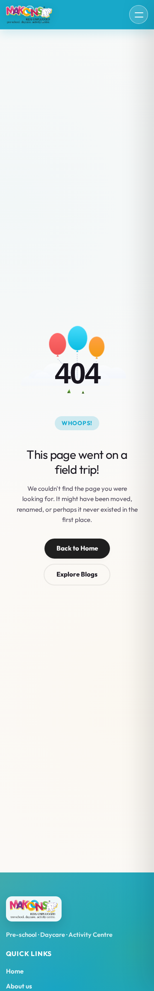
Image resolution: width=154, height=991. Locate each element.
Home (15, 971)
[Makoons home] (29, 15)
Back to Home (77, 548)
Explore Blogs (77, 574)
